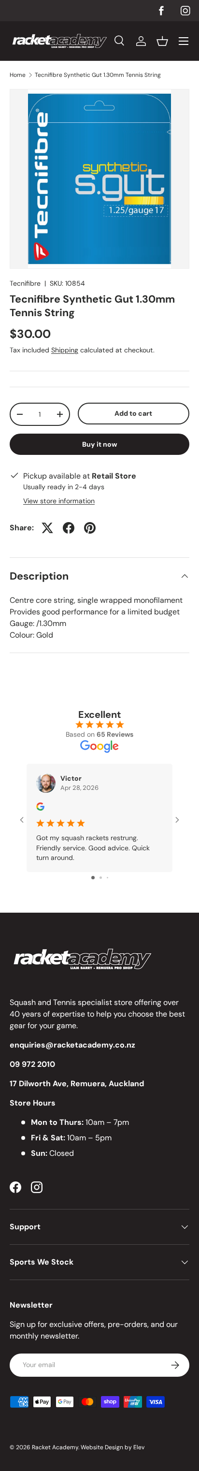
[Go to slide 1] (93, 877)
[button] (162, 41)
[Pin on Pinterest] (89, 528)
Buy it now (99, 444)
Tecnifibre (25, 283)
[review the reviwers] (40, 808)
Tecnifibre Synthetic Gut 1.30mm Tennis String (98, 75)
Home (18, 75)
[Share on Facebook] (68, 528)
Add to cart (133, 413)
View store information (59, 500)
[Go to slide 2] (101, 877)
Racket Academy (55, 1447)
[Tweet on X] (47, 528)
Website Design (102, 1447)
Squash (23, 1002)
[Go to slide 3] (107, 877)
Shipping (64, 350)
